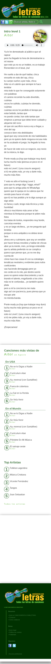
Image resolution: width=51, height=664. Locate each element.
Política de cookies (15, 632)
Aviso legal (12, 630)
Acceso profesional (15, 654)
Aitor (8, 35)
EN (46, 17)
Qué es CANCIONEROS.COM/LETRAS (22, 615)
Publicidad (12, 634)
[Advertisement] (25, 551)
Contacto (12, 617)
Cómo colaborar (14, 620)
